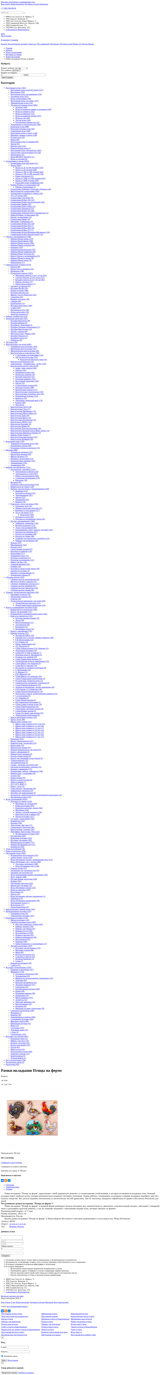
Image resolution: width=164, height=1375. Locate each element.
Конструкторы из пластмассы (25, 353)
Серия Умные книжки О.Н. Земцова (32, 648)
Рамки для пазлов (24, 176)
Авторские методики (17, 319)
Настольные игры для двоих (24, 101)
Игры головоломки (21, 99)
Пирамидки (18, 821)
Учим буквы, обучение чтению (29, 709)
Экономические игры (22, 103)
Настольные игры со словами (24, 142)
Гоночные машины (25, 379)
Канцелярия (18, 554)
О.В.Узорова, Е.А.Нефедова (28, 689)
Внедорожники (23, 1004)
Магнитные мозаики (21, 454)
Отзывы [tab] (9, 1189)
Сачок (19, 961)
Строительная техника (26, 385)
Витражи (16, 482)
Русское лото (18, 137)
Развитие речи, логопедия (23, 743)
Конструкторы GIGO (21, 407)
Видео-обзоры (88, 44)
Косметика (17, 271)
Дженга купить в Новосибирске (84, 1327)
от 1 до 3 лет (21, 1224)
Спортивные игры (20, 131)
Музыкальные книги (21, 797)
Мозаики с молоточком (22, 459)
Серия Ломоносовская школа (29, 691)
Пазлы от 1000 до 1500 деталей (30, 178)
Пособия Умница (19, 336)
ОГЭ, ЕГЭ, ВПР (18, 784)
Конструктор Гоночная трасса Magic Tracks (30, 431)
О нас (13, 1302)
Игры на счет (22, 118)
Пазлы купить (47, 1322)
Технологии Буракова (26, 651)
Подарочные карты (15, 1062)
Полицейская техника (26, 396)
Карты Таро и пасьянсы (22, 269)
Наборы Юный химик (22, 239)
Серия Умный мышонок (27, 707)
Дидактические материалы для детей (28, 601)
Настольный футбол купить (12, 1332)
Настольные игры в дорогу (24, 133)
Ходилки (21, 107)
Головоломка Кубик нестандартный (28, 202)
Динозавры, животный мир (29, 400)
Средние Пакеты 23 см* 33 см (30, 278)
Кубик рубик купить (49, 1327)
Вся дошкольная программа (28, 702)
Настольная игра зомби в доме (83, 1335)
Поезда (20, 383)
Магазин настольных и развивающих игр (18, 2)
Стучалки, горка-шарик (22, 819)
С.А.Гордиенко (22, 696)
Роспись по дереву (24, 536)
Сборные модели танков (22, 590)
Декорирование (24, 495)
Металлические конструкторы (25, 351)
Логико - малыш (19, 331)
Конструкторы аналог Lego (24, 366)
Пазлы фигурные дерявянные (29, 183)
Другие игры (23, 120)
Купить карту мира (78, 1324)
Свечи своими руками (21, 549)
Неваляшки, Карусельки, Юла (25, 832)
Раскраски (17, 739)
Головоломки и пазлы (17, 161)
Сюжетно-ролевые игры (23, 922)
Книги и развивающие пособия (21, 607)
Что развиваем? (43, 44)
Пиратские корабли (25, 375)
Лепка (19, 620)
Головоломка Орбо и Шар (23, 206)
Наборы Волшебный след (23, 845)
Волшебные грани (24, 629)
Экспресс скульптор (21, 286)
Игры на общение (25, 114)
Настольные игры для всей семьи (27, 90)
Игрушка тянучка (20, 293)
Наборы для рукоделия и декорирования (30, 489)
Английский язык (19, 763)
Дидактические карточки (28, 603)
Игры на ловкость (25, 112)
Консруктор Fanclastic (21, 424)
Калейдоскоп (18, 303)
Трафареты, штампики (26, 523)
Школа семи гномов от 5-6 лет (29, 735)
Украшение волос (20, 556)
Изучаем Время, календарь (24, 879)
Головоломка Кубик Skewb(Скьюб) (27, 234)
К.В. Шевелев (22, 674)
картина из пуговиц (20, 571)
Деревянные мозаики (22, 452)
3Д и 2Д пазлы (19, 196)
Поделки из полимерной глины (30, 519)
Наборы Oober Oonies (21, 435)
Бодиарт (16, 547)
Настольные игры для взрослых (26, 150)
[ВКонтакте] (2, 1180)
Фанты (15, 144)
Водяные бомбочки (24, 959)
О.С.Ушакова (22, 698)
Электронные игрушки (22, 916)
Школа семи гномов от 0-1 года (30, 724)
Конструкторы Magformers (23, 411)
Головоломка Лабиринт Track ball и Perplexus (31, 189)
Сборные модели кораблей (23, 586)
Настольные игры (16, 88)
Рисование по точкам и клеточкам (30, 668)
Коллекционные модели (27, 989)
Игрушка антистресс (21, 306)
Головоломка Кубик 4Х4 (22, 228)
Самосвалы (21, 987)
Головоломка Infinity (20, 219)
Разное (20, 403)
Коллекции (54, 44)
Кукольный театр (15, 441)
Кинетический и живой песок (20, 909)
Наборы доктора (24, 926)
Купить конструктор (9, 1324)
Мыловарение (19, 545)
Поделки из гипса (24, 517)
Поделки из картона (21, 558)
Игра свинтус (76, 1332)
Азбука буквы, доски (21, 858)
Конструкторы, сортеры (23, 829)
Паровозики (22, 995)
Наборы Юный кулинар (22, 258)
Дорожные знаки (19, 1030)
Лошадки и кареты (20, 1054)
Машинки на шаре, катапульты (29, 1008)
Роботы (20, 370)
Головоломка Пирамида (22, 209)
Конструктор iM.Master (22, 439)
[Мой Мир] (9, 1180)
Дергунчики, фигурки (21, 825)
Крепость (21, 398)
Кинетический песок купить (82, 1316)
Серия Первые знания (25, 711)
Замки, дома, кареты (26, 368)
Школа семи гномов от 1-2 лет (29, 726)
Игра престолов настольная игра (14, 1316)
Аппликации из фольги (26, 472)
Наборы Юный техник (22, 243)
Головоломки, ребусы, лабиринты (27, 771)
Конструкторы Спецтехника (29, 392)
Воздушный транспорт (27, 381)
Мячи (19, 952)
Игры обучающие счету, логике (26, 862)
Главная (9, 48)
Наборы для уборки (25, 929)
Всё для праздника (16, 1060)
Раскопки (17, 247)
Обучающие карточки (22, 883)
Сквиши (16, 301)
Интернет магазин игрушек (12, 1296)
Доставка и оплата (32, 4)
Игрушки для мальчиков (18, 967)
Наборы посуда (23, 931)
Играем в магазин (24, 935)
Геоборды (16, 340)
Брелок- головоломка (21, 217)
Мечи (15, 1026)
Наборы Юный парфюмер (23, 252)
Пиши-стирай (18, 778)
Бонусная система (61, 1302)
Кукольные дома (19, 1039)
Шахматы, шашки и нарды (24, 135)
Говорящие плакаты (20, 594)
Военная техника (24, 388)
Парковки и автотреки (22, 970)
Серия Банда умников (26, 666)
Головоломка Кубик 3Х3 (22, 211)
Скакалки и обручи (25, 957)
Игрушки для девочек (17, 1036)
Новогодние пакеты (25, 284)
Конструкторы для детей (18, 344)
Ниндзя (19, 405)
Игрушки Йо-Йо (19, 288)
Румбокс (16, 566)
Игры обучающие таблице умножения (28, 896)
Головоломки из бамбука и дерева (27, 193)
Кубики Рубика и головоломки (25, 185)
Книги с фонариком (20, 752)
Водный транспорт (25, 377)
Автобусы (21, 1000)
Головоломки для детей (22, 198)
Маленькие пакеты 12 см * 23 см (31, 275)
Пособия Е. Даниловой (21, 325)
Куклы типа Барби (20, 1045)
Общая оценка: (7, 1246)
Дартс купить (76, 1330)
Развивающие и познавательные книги (29, 614)
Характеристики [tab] (12, 1187)
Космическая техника (26, 390)
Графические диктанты (22, 791)
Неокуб (15, 267)
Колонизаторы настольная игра (14, 1335)
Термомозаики (19, 463)
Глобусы (16, 599)
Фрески (16, 543)
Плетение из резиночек (22, 560)
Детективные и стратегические (26, 124)
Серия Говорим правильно (28, 685)
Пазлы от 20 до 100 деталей (29, 168)
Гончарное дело (23, 506)
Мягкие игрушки (20, 920)
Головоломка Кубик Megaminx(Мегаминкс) (30, 232)
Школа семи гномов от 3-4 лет (29, 730)
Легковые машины (25, 985)
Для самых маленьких (26, 864)
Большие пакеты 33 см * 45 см (30, 280)
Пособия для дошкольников (23, 793)
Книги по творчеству (22, 616)
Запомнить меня (10, 1356)
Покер (15, 140)
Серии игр (32, 44)
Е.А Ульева (21, 642)
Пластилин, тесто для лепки (24, 504)
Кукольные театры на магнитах (25, 448)
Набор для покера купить (81, 1322)
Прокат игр (77, 44)
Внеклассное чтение (21, 748)
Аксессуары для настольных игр (26, 153)
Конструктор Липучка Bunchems (26, 428)
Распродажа (12, 1064)
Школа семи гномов (21, 722)
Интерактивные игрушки (18, 911)
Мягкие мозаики (19, 456)
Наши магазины (17, 4)
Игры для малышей (14, 52)
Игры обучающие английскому (25, 901)
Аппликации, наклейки (23, 469)
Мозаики (12, 450)
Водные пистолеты (25, 955)
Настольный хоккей (49, 1316)
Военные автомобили (26, 983)
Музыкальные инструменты (24, 855)
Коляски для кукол (20, 1043)
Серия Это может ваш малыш (29, 713)
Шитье (20, 497)
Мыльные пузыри (24, 950)
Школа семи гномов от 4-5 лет (29, 732)
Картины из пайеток (21, 551)
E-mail (3, 1347)
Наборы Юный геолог (21, 260)
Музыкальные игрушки (27, 834)
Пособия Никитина (20, 321)
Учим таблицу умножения (23, 789)
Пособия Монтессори (21, 329)
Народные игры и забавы (27, 814)
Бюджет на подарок (9, 73)
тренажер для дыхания (22, 873)
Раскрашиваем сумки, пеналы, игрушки (34, 530)
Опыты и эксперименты (18, 237)
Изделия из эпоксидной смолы (25, 569)
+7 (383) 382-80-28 (8, 8)
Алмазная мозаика (20, 564)
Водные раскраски (25, 525)
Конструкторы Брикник (22, 362)
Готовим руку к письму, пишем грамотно (34, 638)
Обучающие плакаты (21, 597)
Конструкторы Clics (20, 409)
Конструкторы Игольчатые (23, 420)
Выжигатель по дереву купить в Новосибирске (20, 1330)
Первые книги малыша (21, 754)
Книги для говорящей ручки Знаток (27, 758)
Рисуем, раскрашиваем (23, 521)
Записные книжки (19, 314)
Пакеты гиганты (24, 282)
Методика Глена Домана (23, 334)
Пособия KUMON (24, 635)
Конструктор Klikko (20, 426)
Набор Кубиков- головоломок (25, 215)
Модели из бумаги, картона (24, 582)
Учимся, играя (19, 868)
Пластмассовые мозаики (23, 461)
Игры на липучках (20, 890)
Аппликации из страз (26, 474)
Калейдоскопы (18, 1056)
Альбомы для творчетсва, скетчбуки (32, 538)
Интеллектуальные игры (22, 129)
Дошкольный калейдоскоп (27, 715)
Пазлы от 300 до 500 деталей (29, 172)
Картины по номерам (26, 532)
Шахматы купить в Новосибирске (55, 1319)
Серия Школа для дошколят (28, 663)
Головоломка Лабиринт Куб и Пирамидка (30, 213)
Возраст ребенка (7, 68)
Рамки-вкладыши (13, 57)
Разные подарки (19, 290)
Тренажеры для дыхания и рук (25, 870)
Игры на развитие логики (28, 116)
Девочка (20, 1227)
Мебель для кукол (20, 1041)
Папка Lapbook (18, 782)
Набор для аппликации (27, 476)
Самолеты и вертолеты (22, 1011)
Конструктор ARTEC (21, 422)
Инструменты (22, 939)
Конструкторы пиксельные (24, 437)
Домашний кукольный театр (24, 444)
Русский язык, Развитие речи (29, 681)
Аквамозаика (18, 465)
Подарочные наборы (20, 575)
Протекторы (17, 155)
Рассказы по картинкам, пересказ (26, 767)
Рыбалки (21, 942)
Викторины (18, 92)
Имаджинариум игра (79, 1314)
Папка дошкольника (25, 644)
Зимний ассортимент (21, 963)
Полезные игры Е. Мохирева (28, 655)
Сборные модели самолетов (24, 588)
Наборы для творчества (18, 467)
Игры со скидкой (19, 159)
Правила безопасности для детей (26, 750)
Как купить (5, 4)
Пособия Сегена (19, 338)
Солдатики (17, 1028)
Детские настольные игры (24, 105)
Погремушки (18, 836)
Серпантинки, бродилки (22, 827)
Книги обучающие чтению (24, 717)
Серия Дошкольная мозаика (28, 659)
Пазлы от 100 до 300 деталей (29, 174)
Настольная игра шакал (51, 1335)
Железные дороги (20, 1021)
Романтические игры (20, 148)
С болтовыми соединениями (29, 355)
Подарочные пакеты (22, 273)
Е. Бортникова (23, 670)
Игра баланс (17, 892)
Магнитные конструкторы (24, 349)
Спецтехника (18, 1034)
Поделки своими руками (27, 618)
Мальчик (13, 1227)
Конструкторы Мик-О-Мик (24, 413)
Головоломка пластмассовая (24, 163)
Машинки (17, 972)
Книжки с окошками (21, 769)
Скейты (15, 965)
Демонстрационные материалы (30, 605)
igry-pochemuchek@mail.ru (17, 1306)
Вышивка (21, 491)
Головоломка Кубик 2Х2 (22, 200)
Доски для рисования (25, 528)
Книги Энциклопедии (22, 741)
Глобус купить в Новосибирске (14, 1327)
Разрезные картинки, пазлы (29, 808)
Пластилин (27, 515)
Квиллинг (21, 480)
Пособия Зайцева (19, 323)
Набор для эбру (19, 562)
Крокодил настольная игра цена (54, 1332)
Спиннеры (17, 297)
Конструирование (24, 623)
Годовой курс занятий (26, 657)
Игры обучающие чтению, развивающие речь (31, 860)
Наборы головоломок (25, 187)
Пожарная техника (24, 372)
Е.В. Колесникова (24, 640)
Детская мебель (18, 1058)
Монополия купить (49, 1314)
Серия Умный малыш (25, 700)
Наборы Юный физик (22, 241)
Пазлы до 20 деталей (26, 170)
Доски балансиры (20, 907)
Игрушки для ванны (21, 840)
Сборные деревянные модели (25, 584)
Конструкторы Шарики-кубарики (26, 433)
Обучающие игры (16, 853)
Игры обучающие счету (27, 866)
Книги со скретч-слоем (21, 780)
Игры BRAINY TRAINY (22, 157)
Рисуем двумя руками (21, 756)
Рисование (21, 627)
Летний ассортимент (21, 946)
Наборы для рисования (26, 541)
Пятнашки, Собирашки (22, 222)
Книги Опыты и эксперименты (25, 256)
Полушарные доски (20, 903)
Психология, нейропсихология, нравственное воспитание (36, 795)
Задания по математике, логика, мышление (34, 687)
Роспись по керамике (25, 534)
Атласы (15, 776)
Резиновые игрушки (21, 838)
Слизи (14, 1032)
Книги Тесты (18, 720)
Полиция (20, 1006)
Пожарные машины (25, 993)
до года (12, 1224)
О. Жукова (21, 672)
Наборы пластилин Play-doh (28, 508)
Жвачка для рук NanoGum (23, 295)
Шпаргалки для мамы (21, 886)
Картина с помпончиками (22, 573)
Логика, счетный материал (28, 812)
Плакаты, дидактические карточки (22, 592)
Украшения (22, 500)
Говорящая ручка (19, 914)
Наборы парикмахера (25, 937)
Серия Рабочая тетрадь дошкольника (32, 661)
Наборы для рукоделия (50, 1324)
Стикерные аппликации (27, 478)
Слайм (16, 308)
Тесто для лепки (24, 513)
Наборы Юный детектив (22, 254)
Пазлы (16, 165)
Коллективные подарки (17, 44)
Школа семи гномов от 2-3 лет (29, 728)
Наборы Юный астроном (23, 245)
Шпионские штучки (21, 1024)
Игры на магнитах (15, 851)
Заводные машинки (25, 1002)
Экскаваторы (22, 976)
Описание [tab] (10, 1185)
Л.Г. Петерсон (22, 646)
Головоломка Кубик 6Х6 (22, 226)
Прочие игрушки (24, 817)
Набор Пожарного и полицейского (31, 944)
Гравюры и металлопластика (25, 485)
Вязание (20, 502)
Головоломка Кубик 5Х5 (22, 224)
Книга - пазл (17, 786)
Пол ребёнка (6, 70)
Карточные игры (20, 127)
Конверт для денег (20, 299)
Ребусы (15, 894)
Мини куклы (18, 1049)
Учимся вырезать (19, 760)
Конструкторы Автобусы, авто (29, 394)
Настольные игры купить (11, 1314)
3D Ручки (11, 342)
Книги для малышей (21, 612)
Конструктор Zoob (20, 416)
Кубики (16, 881)
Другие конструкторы (26, 357)
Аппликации (22, 625)
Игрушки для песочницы (28, 948)
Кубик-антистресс (20, 312)
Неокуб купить (47, 1330)
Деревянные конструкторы (24, 347)
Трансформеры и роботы (23, 1017)
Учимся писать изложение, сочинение (32, 683)
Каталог (4, 44)
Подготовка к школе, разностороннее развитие (36, 694)
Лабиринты (17, 898)
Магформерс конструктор (81, 1319)
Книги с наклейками (21, 631)
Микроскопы (18, 262)
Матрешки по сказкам (26, 804)
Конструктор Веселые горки (33, 359)
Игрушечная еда (24, 933)
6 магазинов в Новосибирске (18, 30)
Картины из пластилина (27, 510)
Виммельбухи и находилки (24, 610)
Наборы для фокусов (16, 316)
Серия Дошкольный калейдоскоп (30, 679)
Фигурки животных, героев (29, 924)
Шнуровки (22, 810)
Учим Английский (15, 849)
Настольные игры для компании (26, 94)
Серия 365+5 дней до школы (28, 653)
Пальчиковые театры (21, 446)
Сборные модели (15, 577)
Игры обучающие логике (23, 888)
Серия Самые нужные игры (28, 704)
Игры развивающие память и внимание (29, 875)
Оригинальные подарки (18, 265)
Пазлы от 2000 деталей (27, 181)
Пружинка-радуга (20, 310)
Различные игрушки (17, 918)
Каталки (16, 823)
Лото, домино (18, 877)
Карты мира (17, 745)
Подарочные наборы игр (27, 122)
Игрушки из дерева (14, 55)
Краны (19, 991)
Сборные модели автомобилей (25, 579)
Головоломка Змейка (21, 204)
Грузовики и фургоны (26, 974)
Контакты (44, 4)
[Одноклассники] (5, 1180)
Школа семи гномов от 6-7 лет (29, 737)
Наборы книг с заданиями (23, 773)
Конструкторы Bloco (21, 418)
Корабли (16, 1015)
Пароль (4, 1352)
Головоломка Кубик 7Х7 (22, 230)
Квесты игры (18, 146)
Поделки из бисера (25, 493)
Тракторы (21, 980)
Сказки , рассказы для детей (24, 765)
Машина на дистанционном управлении (34, 978)
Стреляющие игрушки (22, 1019)
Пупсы (15, 1047)
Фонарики (16, 1013)
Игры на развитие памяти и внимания (33, 109)
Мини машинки (24, 998)
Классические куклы (21, 1052)
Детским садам (66, 44)
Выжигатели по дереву (22, 487)
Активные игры (19, 96)
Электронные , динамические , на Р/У (28, 364)
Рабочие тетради (20, 633)
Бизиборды (17, 847)
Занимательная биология (23, 250)
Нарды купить (7, 1319)
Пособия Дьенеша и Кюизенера (25, 327)
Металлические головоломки (25, 191)
